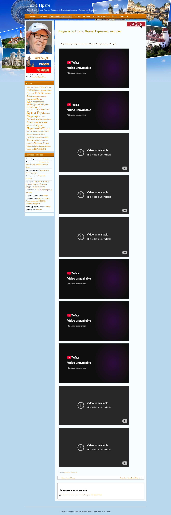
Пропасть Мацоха (32, 131)
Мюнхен (43, 122)
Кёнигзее (47, 113)
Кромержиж (43, 109)
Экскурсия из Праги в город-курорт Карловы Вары (37, 164)
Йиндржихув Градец (40, 96)
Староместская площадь (42, 137)
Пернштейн (34, 128)
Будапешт (36, 87)
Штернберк (40, 148)
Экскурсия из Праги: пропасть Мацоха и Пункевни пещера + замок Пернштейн (37, 184)
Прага (46, 128)
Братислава (30, 87)
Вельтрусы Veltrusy (67, 478)
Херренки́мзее (43, 140)
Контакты (123, 16)
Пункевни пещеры (32, 134)
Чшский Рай (30, 149)
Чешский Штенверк (44, 146)
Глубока (31, 89)
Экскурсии (42, 16)
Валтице (44, 86)
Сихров (30, 136)
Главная (32, 16)
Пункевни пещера (43, 131)
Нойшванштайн (31, 126)
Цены (114, 16)
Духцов (30, 93)
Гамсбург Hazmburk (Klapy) (131, 478)
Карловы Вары (34, 99)
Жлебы (39, 93)
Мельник (32, 122)
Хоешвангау (30, 143)
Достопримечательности (60, 16)
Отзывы (86, 16)
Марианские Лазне (45, 119)
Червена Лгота (41, 143)
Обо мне (77, 16)
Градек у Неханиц (40, 90)
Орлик (39, 125)
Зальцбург (48, 93)
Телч (30, 140)
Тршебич (36, 140)
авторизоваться (96, 495)
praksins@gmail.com (39, 77)
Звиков (30, 96)
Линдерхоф (41, 116)
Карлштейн (35, 101)
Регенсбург (41, 134)
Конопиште (34, 107)
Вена (49, 87)
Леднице (32, 116)
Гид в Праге (38, 5)
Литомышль (33, 119)
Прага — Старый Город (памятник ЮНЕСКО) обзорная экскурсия (37, 201)
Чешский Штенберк (32, 146)
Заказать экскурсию (101, 16)
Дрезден (48, 90)
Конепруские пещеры (37, 104)
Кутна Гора (35, 112)
